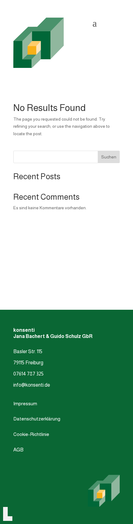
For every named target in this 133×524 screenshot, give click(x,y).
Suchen (108, 156)
